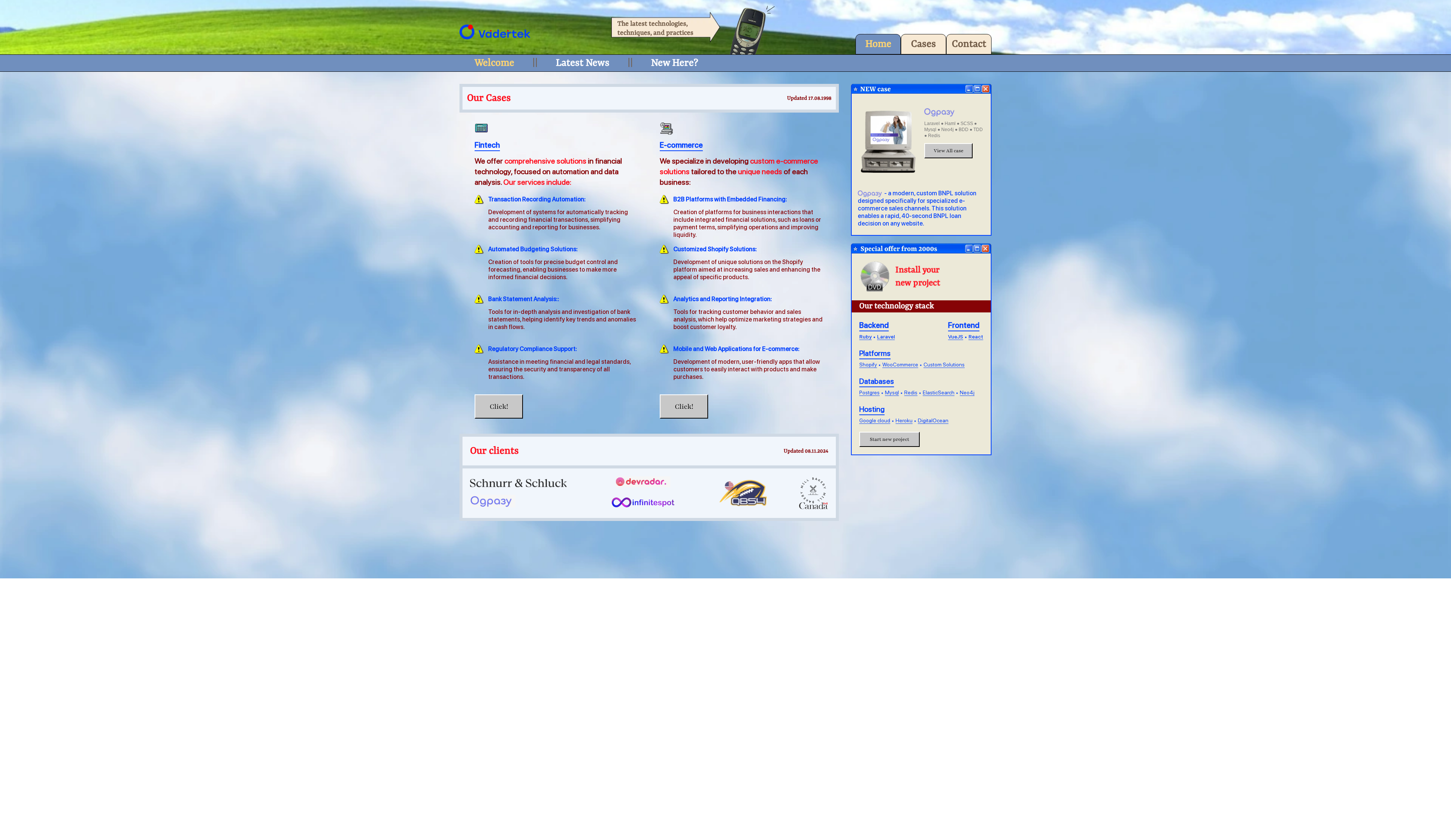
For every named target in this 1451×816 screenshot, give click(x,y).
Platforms (875, 353)
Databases (876, 381)
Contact (969, 44)
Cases (923, 44)
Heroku (904, 420)
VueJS (955, 337)
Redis (910, 392)
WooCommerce (900, 365)
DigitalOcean (933, 420)
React (975, 337)
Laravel (886, 337)
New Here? (674, 63)
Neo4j (967, 392)
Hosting (872, 409)
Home (878, 44)
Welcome (494, 63)
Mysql (892, 392)
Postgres (869, 392)
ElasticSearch (938, 392)
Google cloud (874, 420)
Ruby (865, 337)
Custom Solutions (944, 365)
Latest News (582, 63)
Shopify (868, 365)
